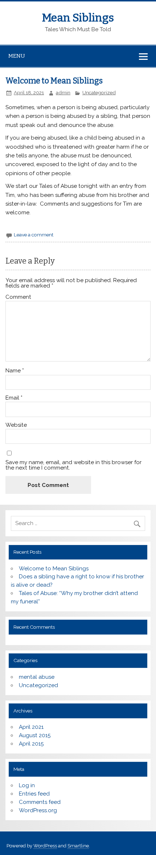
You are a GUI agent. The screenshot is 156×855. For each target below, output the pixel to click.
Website (16, 425)
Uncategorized (99, 92)
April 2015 (31, 743)
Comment (18, 297)
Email (13, 398)
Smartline (78, 845)
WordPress (45, 845)
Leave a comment (33, 235)
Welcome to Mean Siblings (54, 568)
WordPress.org (38, 810)
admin (63, 92)
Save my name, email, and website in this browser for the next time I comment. (73, 465)
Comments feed (40, 802)
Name (14, 370)
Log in (27, 785)
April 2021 (31, 727)
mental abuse (36, 677)
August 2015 (34, 735)
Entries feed (34, 793)
